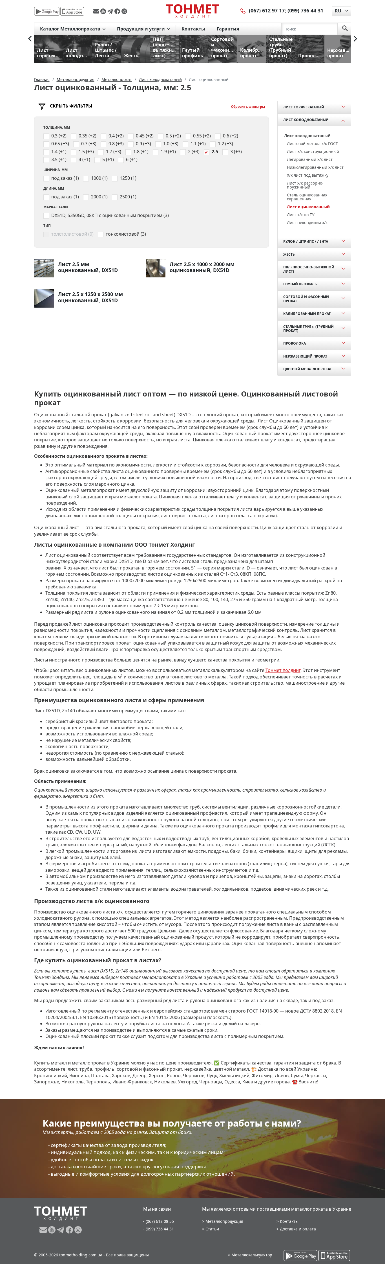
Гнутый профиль (300, 284)
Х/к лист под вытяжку (307, 175)
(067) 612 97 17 (267, 10)
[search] (345, 29)
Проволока (294, 343)
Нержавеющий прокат (305, 356)
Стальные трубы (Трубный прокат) (308, 328)
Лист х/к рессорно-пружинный (305, 185)
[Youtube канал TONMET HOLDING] (103, 11)
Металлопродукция (224, 1221)
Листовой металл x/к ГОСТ (312, 143)
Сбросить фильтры (248, 106)
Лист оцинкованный (308, 206)
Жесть (289, 254)
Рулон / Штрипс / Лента (305, 241)
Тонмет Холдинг (282, 670)
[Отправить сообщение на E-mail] (96, 11)
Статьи (212, 1229)
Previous (30, 38)
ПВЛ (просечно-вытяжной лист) (308, 269)
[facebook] (117, 11)
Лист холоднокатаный (306, 119)
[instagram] (124, 11)
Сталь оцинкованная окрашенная (307, 196)
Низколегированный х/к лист (315, 167)
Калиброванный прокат (307, 313)
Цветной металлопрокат (307, 369)
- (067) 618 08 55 (158, 1221)
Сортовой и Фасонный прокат (306, 298)
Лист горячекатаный (303, 107)
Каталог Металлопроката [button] (70, 29)
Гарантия (228, 29)
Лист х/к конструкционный (313, 151)
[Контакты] (243, 10)
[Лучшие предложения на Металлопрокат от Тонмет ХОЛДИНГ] (192, 11)
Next (355, 38)
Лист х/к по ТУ (301, 214)
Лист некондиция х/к (307, 222)
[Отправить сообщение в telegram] (110, 11)
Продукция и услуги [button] (141, 29)
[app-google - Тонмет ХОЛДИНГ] (46, 11)
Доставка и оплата (298, 1229)
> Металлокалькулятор (250, 1255)
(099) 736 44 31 (305, 10)
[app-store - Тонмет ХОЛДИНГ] (72, 11)
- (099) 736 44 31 (158, 1229)
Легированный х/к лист (310, 159)
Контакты (193, 29)
